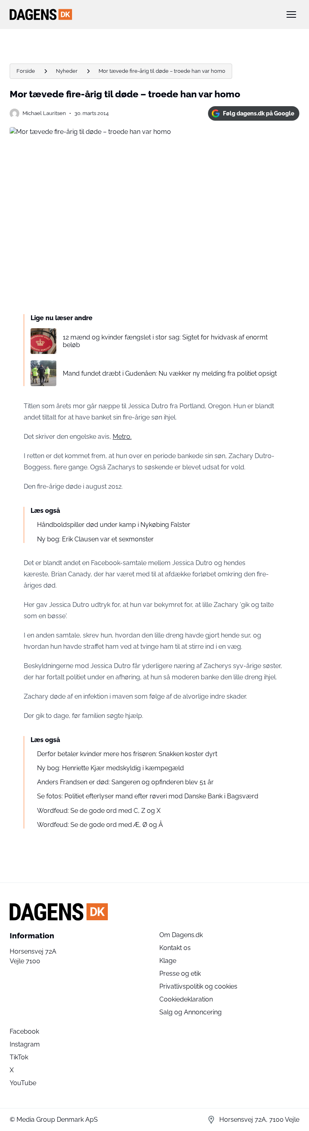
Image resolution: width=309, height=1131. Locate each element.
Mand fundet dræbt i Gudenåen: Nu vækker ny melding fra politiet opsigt (170, 373)
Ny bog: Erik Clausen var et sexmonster (95, 539)
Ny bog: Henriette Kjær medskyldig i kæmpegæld (110, 768)
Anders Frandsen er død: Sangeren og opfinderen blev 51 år (125, 782)
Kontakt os (175, 948)
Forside (25, 71)
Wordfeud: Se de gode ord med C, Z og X (99, 810)
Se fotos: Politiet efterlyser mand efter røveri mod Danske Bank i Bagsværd (147, 796)
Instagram (25, 1044)
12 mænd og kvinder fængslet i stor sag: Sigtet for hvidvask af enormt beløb (165, 341)
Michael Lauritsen (44, 113)
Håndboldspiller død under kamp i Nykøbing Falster (113, 524)
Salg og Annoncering (190, 1012)
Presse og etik (180, 973)
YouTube (23, 1083)
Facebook (24, 1031)
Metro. (122, 436)
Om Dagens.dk (181, 935)
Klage (167, 960)
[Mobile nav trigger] (291, 14)
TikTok (19, 1057)
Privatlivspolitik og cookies (198, 986)
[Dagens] (142, 14)
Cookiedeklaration (186, 999)
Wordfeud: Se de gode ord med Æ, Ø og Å (100, 825)
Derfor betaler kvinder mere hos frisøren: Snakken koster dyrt (127, 754)
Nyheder (67, 71)
